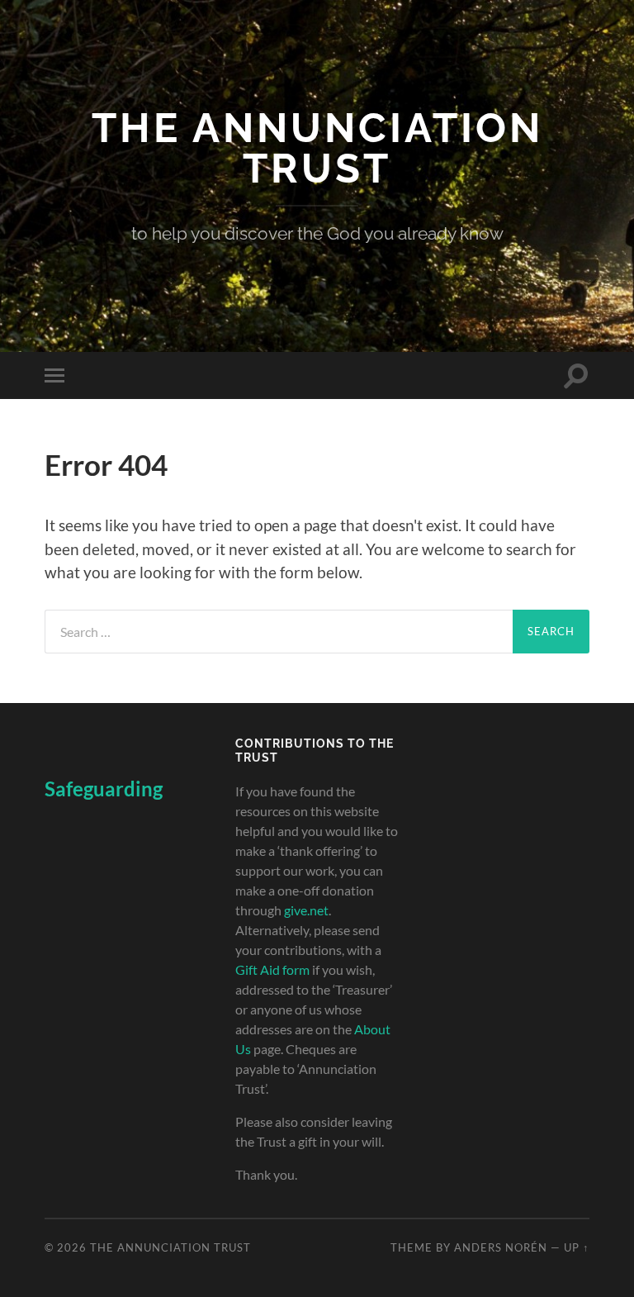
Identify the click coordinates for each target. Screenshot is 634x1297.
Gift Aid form (272, 969)
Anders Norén (500, 1247)
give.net (306, 910)
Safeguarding (104, 789)
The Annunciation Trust (317, 148)
